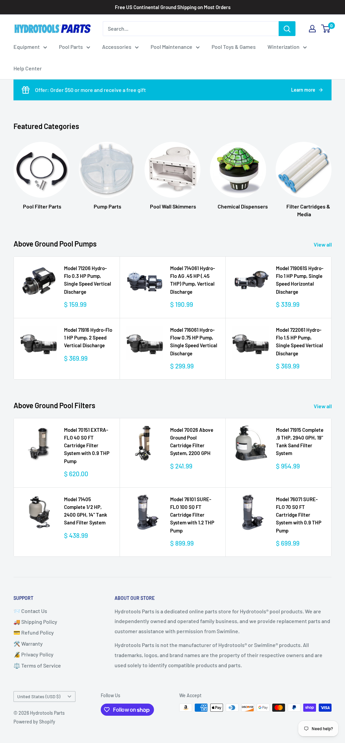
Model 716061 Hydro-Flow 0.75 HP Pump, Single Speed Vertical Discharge (193, 341)
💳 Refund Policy (33, 632)
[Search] (287, 28)
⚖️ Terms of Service (37, 665)
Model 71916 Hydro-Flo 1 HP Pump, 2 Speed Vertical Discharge (88, 338)
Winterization (284, 46)
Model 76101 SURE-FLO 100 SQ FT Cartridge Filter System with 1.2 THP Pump (192, 515)
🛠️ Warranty (28, 643)
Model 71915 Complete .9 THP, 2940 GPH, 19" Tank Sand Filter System (299, 441)
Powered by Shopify (34, 721)
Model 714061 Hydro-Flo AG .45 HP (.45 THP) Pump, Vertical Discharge (192, 280)
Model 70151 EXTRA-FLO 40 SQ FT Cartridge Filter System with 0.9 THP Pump (86, 445)
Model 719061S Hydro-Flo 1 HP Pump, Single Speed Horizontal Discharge (299, 280)
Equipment (26, 46)
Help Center (27, 68)
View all (323, 244)
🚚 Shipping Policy (35, 621)
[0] (326, 29)
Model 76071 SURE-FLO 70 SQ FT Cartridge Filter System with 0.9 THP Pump (298, 515)
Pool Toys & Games (234, 46)
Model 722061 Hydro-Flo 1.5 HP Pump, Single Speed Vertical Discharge (299, 341)
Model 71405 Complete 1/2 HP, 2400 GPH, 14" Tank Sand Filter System (85, 511)
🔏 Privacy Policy (33, 654)
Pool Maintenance (171, 46)
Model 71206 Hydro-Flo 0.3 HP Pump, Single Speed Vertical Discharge (87, 280)
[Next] (331, 173)
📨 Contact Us (30, 611)
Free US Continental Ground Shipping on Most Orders (172, 7)
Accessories (116, 46)
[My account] (312, 28)
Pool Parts (71, 46)
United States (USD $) (38, 696)
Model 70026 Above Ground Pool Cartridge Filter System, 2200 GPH (191, 441)
